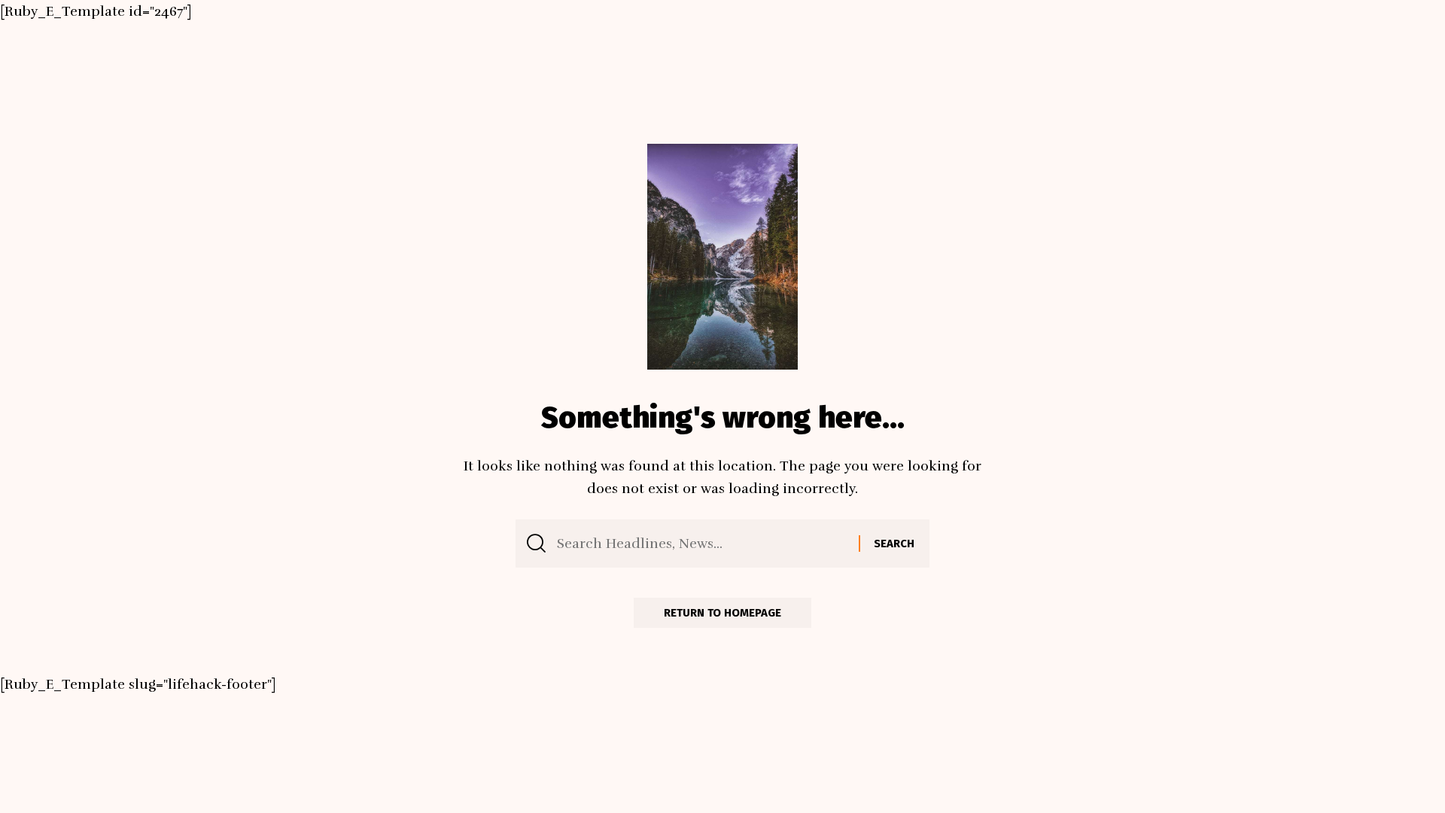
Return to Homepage (722, 613)
